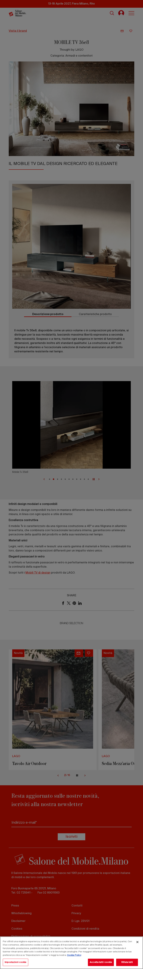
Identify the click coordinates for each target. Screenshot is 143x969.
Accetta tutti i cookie (101, 962)
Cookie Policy (74, 955)
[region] (71, 952)
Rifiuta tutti (127, 962)
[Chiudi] (137, 942)
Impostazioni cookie (15, 962)
